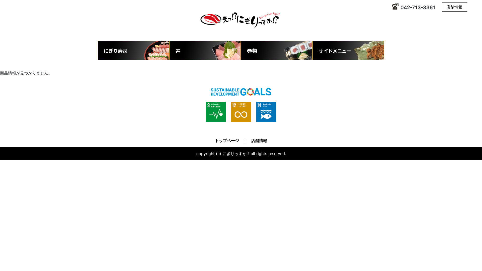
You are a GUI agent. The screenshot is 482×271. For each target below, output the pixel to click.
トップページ (227, 140)
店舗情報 (454, 7)
